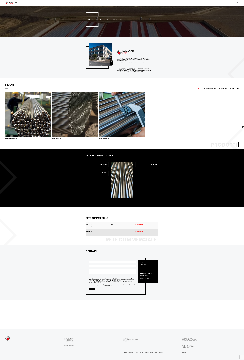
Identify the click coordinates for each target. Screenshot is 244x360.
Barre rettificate (104, 138)
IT (234, 2)
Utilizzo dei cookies (127, 352)
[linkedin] (183, 352)
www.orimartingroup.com (69, 345)
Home (88, 28)
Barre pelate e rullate (11, 138)
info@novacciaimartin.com (145, 270)
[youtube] (185, 352)
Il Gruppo (170, 2)
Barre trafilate (56, 138)
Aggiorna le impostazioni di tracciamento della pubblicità (151, 352)
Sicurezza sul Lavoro (213, 2)
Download (223, 2)
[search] (237, 3)
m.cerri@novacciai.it (139, 231)
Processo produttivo (186, 2)
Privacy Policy (135, 352)
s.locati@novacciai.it (139, 224)
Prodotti (177, 2)
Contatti (230, 2)
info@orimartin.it (67, 343)
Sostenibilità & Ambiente (200, 2)
